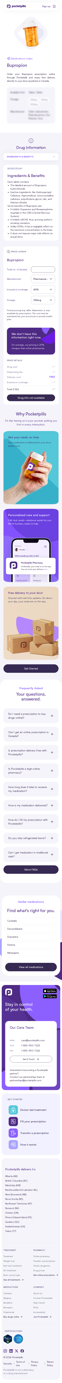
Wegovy (7, 1298)
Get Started (31, 668)
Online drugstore (41, 1265)
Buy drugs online (11, 1317)
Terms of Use (20, 1363)
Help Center (39, 1303)
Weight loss (9, 1261)
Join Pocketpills (40, 1317)
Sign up (46, 6)
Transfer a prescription (44, 1261)
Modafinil (7, 1303)
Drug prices (39, 1270)
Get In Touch (29, 1059)
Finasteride (8, 1312)
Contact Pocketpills (42, 1298)
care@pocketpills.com (33, 1040)
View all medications (31, 967)
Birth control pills (11, 1275)
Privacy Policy (34, 1363)
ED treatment (9, 1270)
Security (7, 1363)
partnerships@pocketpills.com (25, 1080)
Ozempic (7, 1293)
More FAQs (31, 869)
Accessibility (39, 1312)
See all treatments (11, 1279)
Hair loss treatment (12, 1265)
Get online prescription (44, 1275)
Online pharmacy (41, 1256)
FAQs (35, 1307)
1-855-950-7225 (30, 1045)
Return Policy (50, 1363)
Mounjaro (8, 1307)
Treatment (8, 1256)
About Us (37, 1293)
